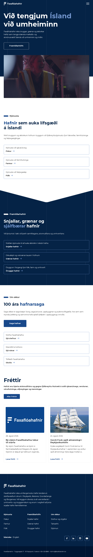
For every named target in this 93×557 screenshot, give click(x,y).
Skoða (9, 363)
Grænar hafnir (12, 259)
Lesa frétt (10, 459)
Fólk (8, 175)
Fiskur (8, 151)
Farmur (9, 163)
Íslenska (7, 537)
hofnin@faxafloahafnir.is (58, 551)
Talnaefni (54, 524)
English (16, 537)
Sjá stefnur (11, 338)
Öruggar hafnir (13, 271)
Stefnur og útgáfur (59, 519)
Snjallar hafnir (12, 247)
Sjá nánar (10, 350)
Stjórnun (54, 528)
